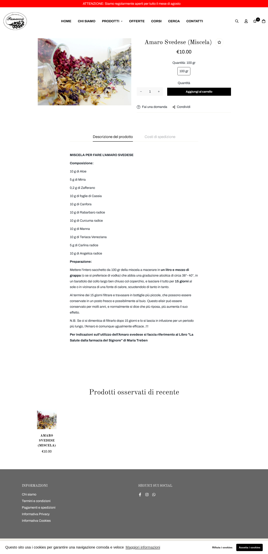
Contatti (194, 21)
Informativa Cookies (36, 520)
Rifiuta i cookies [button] (222, 547)
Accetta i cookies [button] (249, 547)
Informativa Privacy (36, 514)
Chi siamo (86, 21)
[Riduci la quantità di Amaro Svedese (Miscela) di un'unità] (141, 91)
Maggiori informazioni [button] (143, 547)
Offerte (137, 21)
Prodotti (110, 21)
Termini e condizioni (36, 501)
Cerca (174, 21)
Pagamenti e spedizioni (38, 507)
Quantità (184, 83)
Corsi (156, 21)
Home (66, 21)
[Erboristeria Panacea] (15, 21)
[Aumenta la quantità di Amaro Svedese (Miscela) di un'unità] (159, 91)
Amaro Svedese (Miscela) (47, 440)
